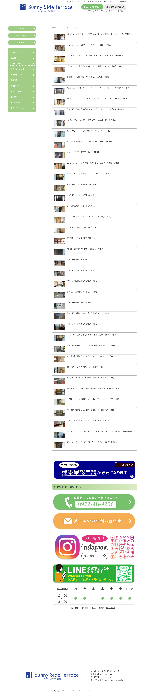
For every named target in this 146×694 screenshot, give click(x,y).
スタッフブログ (17, 91)
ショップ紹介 (16, 52)
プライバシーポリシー (19, 108)
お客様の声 (15, 85)
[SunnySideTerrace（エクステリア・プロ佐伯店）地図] (93, 636)
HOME (22, 28)
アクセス (22, 42)
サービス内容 (16, 63)
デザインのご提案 (17, 69)
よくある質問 (16, 102)
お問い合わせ (22, 35)
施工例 (13, 58)
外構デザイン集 (17, 74)
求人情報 (14, 97)
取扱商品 (14, 80)
